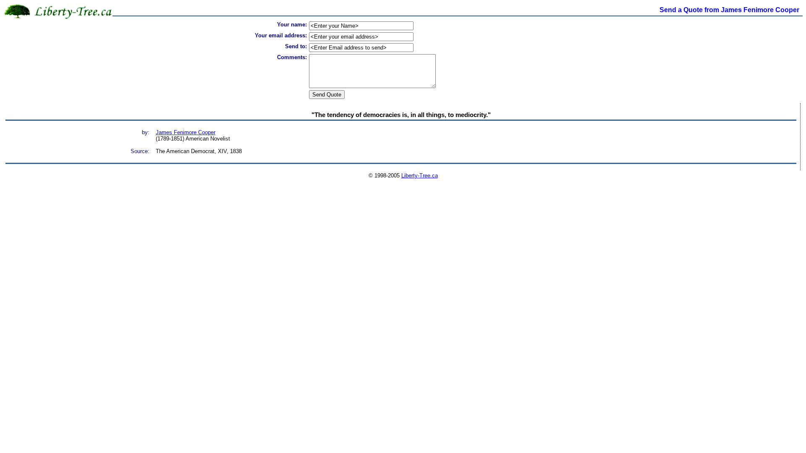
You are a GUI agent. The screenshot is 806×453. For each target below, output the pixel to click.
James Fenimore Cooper (185, 132)
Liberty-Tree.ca (419, 175)
